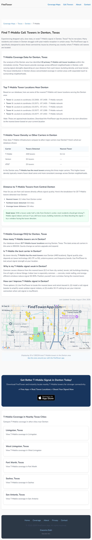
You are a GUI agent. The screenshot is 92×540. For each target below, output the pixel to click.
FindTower (6, 4)
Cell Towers (68, 4)
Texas (20, 23)
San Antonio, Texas (15, 494)
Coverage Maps (54, 4)
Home (27, 520)
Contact (87, 4)
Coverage (37, 520)
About (78, 4)
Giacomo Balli (46, 530)
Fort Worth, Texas (15, 462)
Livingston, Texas (14, 430)
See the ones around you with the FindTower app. (46, 358)
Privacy (55, 520)
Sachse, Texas (13, 478)
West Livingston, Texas (17, 446)
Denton (28, 23)
